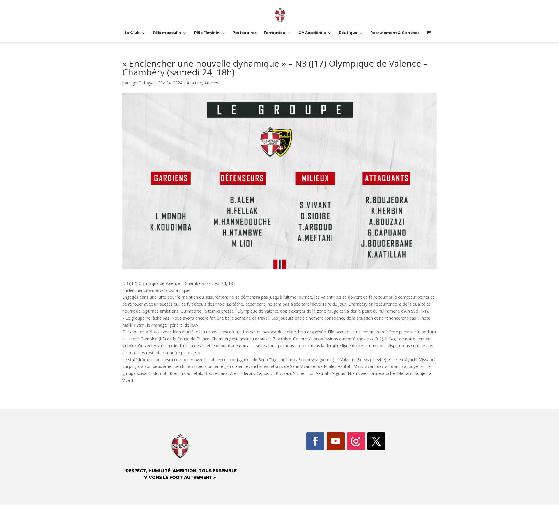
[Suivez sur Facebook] (315, 441)
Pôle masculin (167, 33)
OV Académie (312, 33)
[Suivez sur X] (376, 441)
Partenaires (244, 33)
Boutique (348, 33)
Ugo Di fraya (141, 83)
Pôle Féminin (207, 33)
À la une (194, 83)
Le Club (132, 33)
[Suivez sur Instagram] (356, 441)
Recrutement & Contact (394, 33)
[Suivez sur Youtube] (336, 441)
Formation (274, 33)
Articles (211, 83)
